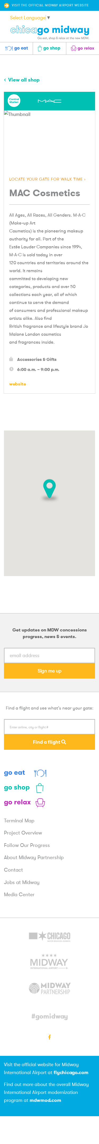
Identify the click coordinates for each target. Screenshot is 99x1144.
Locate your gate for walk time (46, 179)
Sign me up (50, 671)
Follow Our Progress (27, 845)
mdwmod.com (45, 1100)
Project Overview (23, 833)
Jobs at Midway (22, 882)
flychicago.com (71, 1072)
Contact (13, 870)
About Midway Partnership (34, 857)
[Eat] (25, 773)
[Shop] (25, 788)
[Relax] (25, 803)
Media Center (19, 895)
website (17, 384)
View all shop (23, 80)
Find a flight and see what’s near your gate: (49, 708)
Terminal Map (19, 821)
